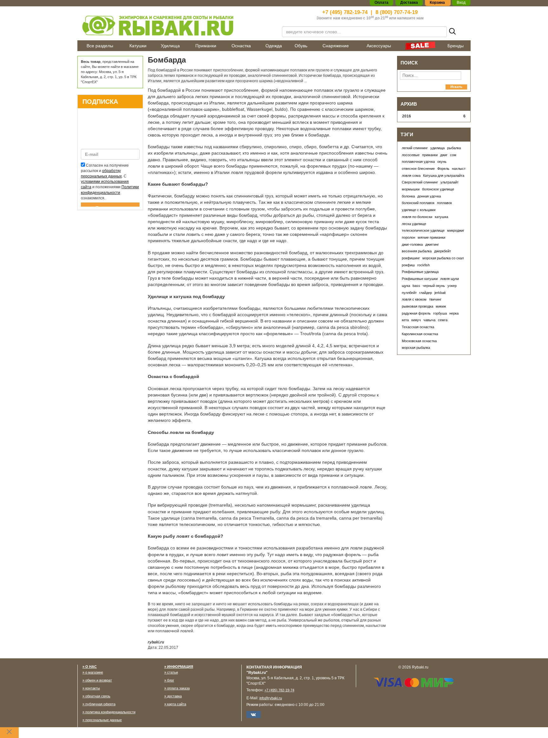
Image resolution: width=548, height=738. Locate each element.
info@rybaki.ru (270, 698)
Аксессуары (379, 45)
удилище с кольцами (418, 210)
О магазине (94, 672)
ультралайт (449, 182)
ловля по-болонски (417, 217)
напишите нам (410, 18)
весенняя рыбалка (417, 251)
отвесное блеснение (418, 168)
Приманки (205, 45)
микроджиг (455, 230)
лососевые (411, 155)
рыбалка (454, 148)
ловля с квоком (414, 299)
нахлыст (459, 168)
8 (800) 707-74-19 (396, 12)
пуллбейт (409, 293)
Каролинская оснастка (420, 334)
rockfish (423, 265)
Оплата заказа (178, 688)
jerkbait (440, 293)
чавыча (429, 320)
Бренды (455, 45)
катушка (441, 217)
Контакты (92, 688)
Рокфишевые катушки (420, 279)
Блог (170, 680)
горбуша (440, 313)
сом (453, 155)
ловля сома (411, 175)
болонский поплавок (418, 203)
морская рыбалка (416, 347)
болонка (408, 196)
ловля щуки (449, 279)
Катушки (138, 45)
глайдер (425, 293)
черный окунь (434, 286)
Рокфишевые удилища (420, 272)
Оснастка (241, 45)
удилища (437, 148)
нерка (454, 313)
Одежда (273, 45)
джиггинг (432, 244)
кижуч (416, 320)
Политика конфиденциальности (110, 712)
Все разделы (100, 45)
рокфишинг (411, 258)
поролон (408, 237)
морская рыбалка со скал (443, 258)
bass (416, 286)
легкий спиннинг (415, 148)
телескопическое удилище (423, 230)
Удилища (170, 45)
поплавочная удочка (418, 161)
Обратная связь (97, 696)
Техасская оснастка (418, 327)
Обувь (301, 45)
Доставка (174, 696)
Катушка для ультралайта (443, 175)
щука (406, 286)
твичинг (435, 299)
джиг (443, 155)
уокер (452, 286)
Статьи (172, 672)
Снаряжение (336, 45)
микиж (441, 306)
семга (442, 320)
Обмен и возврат (98, 680)
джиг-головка (412, 244)
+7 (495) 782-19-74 (345, 12)
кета (405, 320)
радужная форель (416, 313)
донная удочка (429, 196)
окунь (442, 161)
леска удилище (414, 224)
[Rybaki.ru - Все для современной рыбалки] (175, 25)
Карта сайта (176, 704)
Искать (456, 87)
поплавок (444, 203)
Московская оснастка (419, 341)
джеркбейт (442, 251)
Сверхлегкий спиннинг (420, 182)
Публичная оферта (100, 704)
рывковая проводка (417, 306)
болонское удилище (438, 189)
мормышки (411, 189)
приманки (430, 155)
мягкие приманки (431, 237)
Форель (443, 168)
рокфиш (408, 265)
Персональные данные (103, 720)
